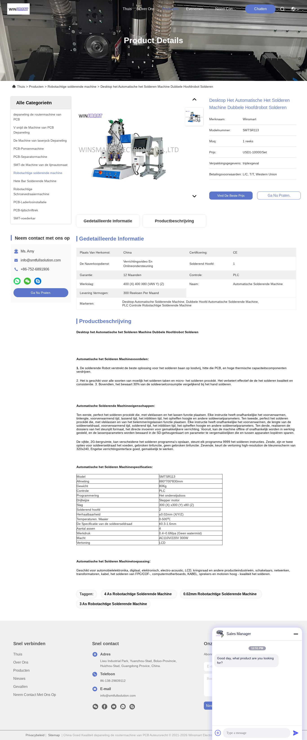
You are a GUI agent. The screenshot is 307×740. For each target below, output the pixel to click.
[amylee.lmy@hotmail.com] (132, 708)
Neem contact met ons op (34, 695)
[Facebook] (104, 708)
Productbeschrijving (174, 221)
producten (170, 9)
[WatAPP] (17, 281)
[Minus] (295, 634)
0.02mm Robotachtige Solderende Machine (220, 594)
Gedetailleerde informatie (108, 221)
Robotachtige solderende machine (72, 86)
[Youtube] (114, 708)
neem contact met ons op (226, 9)
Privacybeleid (35, 735)
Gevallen (20, 687)
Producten (36, 86)
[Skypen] (38, 281)
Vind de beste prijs (231, 195)
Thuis (127, 9)
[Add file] (218, 733)
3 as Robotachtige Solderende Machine (113, 604)
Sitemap (54, 735)
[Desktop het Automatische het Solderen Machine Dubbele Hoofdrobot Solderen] (128, 149)
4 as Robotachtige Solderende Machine (138, 594)
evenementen (197, 9)
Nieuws (19, 678)
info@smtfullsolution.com (41, 260)
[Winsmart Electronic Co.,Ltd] (18, 9)
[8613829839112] (123, 708)
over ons (146, 9)
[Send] (295, 733)
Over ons (20, 662)
